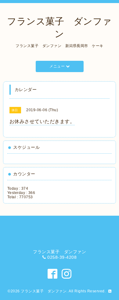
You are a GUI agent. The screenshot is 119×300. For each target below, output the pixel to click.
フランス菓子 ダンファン (44, 291)
